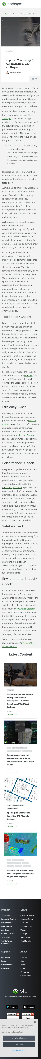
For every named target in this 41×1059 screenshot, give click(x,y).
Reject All (19, 1044)
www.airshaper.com (26, 609)
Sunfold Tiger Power (12, 487)
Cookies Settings (18, 1050)
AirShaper (6, 118)
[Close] (34, 1021)
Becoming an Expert (12, 53)
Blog (13, 56)
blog (6, 13)
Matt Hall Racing (26, 435)
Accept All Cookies (19, 1038)
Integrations (23, 53)
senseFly (28, 375)
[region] (19, 1038)
